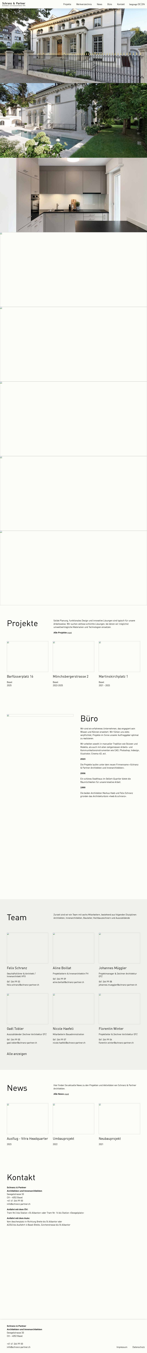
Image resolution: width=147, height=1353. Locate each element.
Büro (109, 4)
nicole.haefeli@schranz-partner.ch (69, 1042)
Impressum (122, 1347)
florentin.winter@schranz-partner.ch (116, 1042)
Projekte (67, 4)
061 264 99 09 (59, 978)
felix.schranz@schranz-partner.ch (23, 984)
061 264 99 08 (105, 981)
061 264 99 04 (105, 1039)
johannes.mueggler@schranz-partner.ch (118, 984)
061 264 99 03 (13, 981)
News (99, 4)
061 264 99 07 (59, 1039)
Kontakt (121, 4)
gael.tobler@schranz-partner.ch (22, 1042)
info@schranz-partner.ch (18, 1204)
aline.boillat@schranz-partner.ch (68, 982)
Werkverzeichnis (84, 4)
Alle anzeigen (17, 1054)
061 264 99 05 (13, 1039)
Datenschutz (139, 1347)
